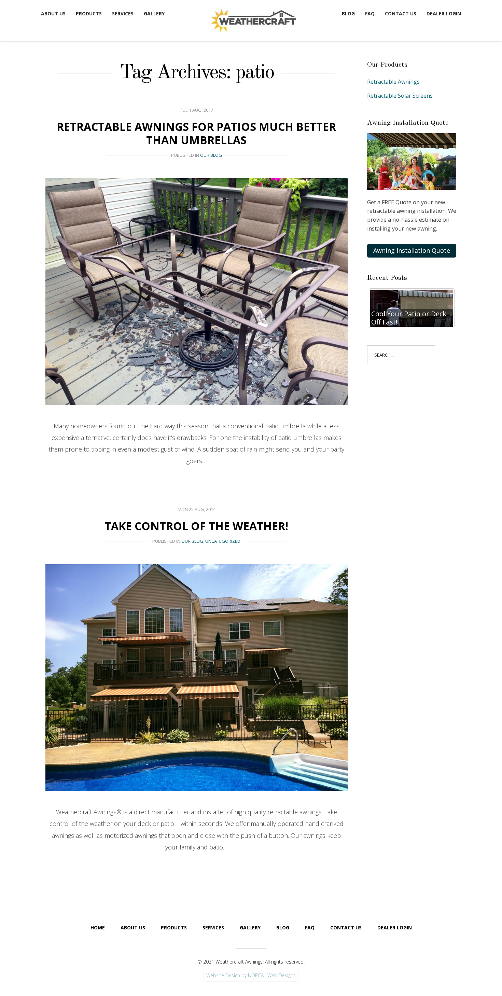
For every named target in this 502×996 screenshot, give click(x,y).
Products (89, 13)
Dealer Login (444, 13)
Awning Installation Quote (411, 250)
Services (123, 13)
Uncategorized (222, 541)
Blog (348, 13)
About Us (53, 13)
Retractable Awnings (393, 81)
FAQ (370, 13)
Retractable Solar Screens (400, 95)
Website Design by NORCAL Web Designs (251, 975)
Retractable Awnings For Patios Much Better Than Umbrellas (196, 133)
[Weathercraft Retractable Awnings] (252, 19)
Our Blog (211, 155)
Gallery (154, 13)
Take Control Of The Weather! (196, 525)
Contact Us (400, 13)
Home (97, 927)
